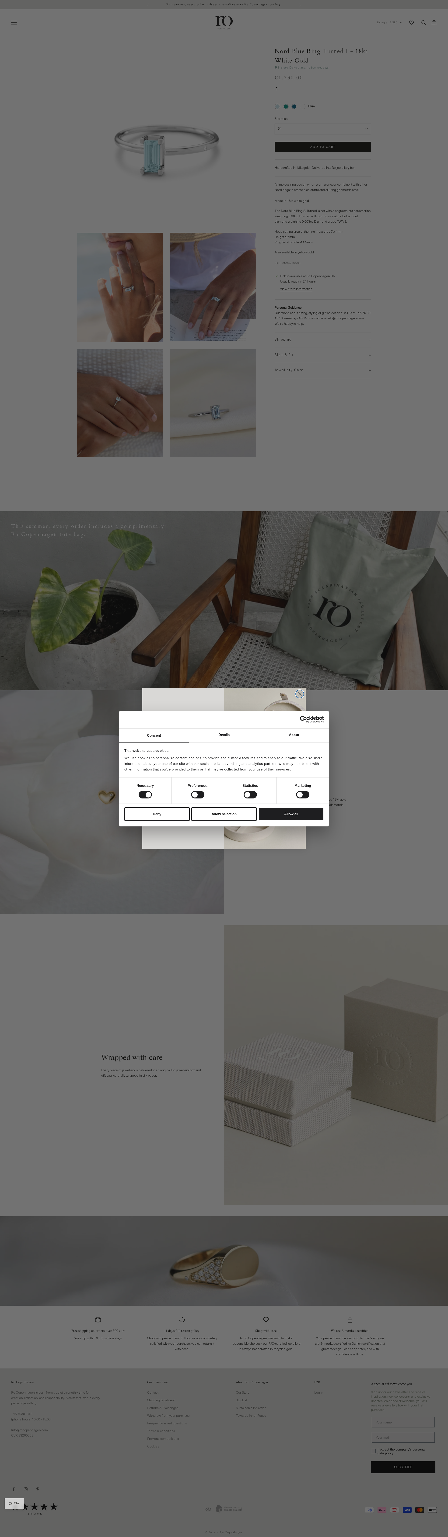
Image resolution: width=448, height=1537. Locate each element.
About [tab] (294, 734)
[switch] (197, 794)
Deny (157, 814)
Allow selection (224, 814)
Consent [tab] (154, 735)
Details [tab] (224, 734)
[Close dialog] (300, 694)
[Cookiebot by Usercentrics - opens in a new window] (303, 719)
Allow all (291, 814)
